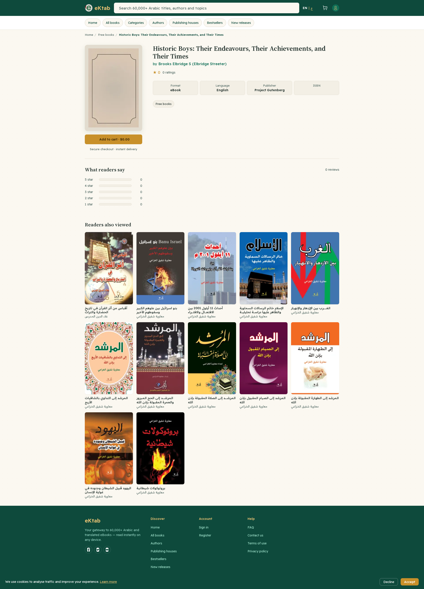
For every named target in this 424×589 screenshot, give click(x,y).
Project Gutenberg (270, 90)
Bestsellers (215, 23)
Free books (106, 34)
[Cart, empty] (325, 8)
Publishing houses (185, 23)
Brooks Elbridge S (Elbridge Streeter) (192, 63)
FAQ (251, 527)
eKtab (93, 520)
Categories (136, 23)
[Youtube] (107, 549)
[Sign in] (335, 7)
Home (92, 23)
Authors (158, 23)
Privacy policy (258, 551)
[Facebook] (88, 549)
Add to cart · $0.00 (114, 139)
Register (205, 535)
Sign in (203, 527)
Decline (388, 582)
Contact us (255, 535)
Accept (409, 582)
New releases (241, 23)
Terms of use (257, 543)
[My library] (317, 8)
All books (112, 23)
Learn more (108, 582)
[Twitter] (98, 549)
